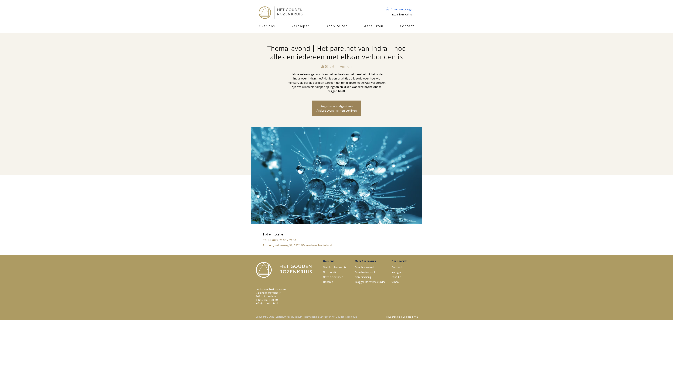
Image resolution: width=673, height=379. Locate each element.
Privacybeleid (393, 316)
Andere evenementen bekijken (337, 110)
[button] (267, 26)
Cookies (407, 316)
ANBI (416, 316)
